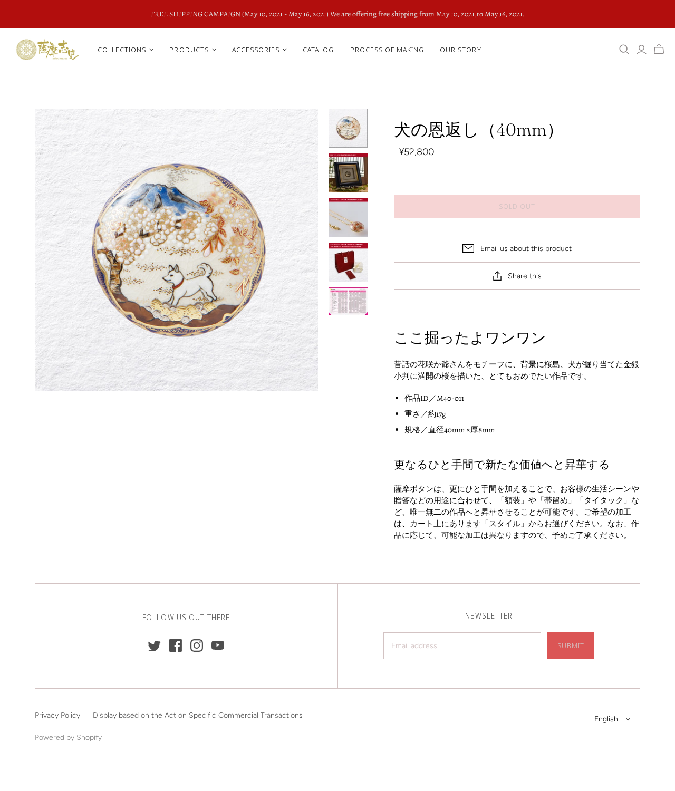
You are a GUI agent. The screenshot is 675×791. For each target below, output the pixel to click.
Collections (122, 49)
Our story (460, 49)
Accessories (255, 49)
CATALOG (318, 49)
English (606, 719)
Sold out (517, 206)
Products (188, 49)
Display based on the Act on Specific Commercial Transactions (198, 715)
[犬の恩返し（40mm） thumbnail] (348, 128)
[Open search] (624, 49)
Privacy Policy (57, 715)
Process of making (387, 49)
